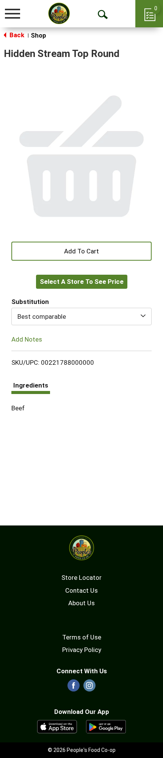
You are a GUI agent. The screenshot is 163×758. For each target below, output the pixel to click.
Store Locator (81, 577)
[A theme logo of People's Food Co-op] (59, 13)
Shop (38, 35)
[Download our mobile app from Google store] (106, 726)
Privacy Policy (81, 650)
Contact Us (81, 590)
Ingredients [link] (30, 385)
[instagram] (89, 688)
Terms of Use (81, 637)
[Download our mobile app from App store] (57, 726)
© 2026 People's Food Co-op (82, 750)
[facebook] (73, 688)
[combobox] (81, 316)
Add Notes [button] (26, 339)
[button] (81, 250)
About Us (81, 603)
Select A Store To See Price (82, 281)
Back (16, 35)
